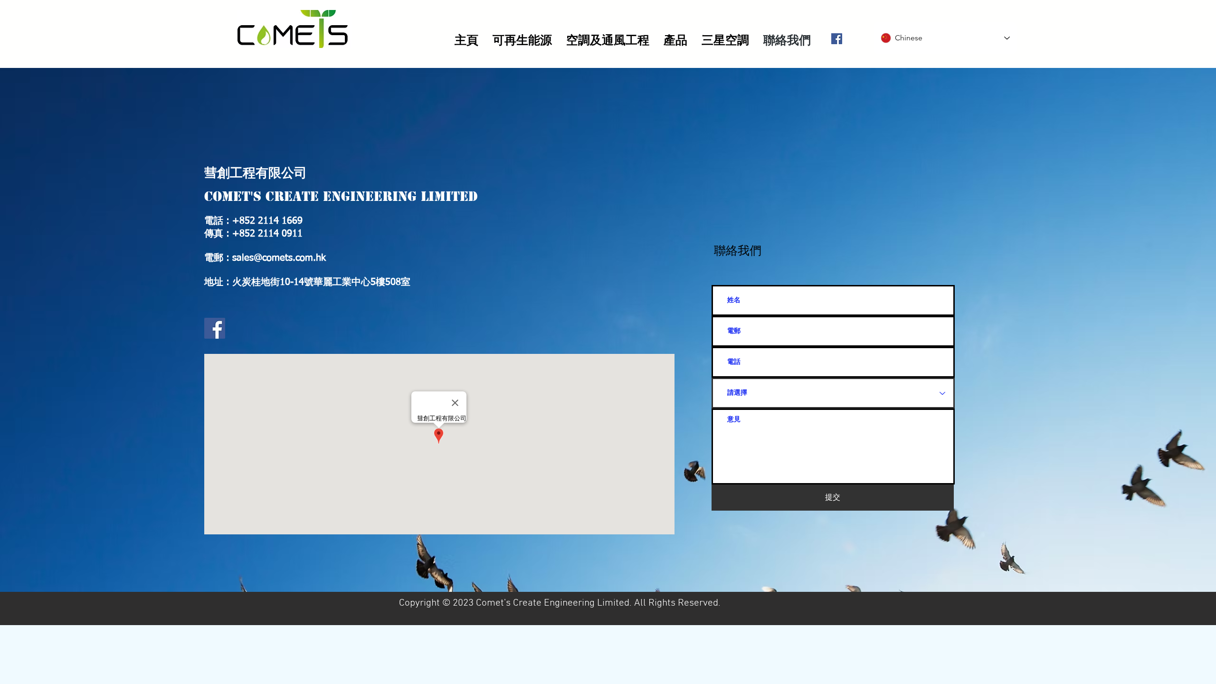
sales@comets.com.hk (279, 258)
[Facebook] (836, 38)
